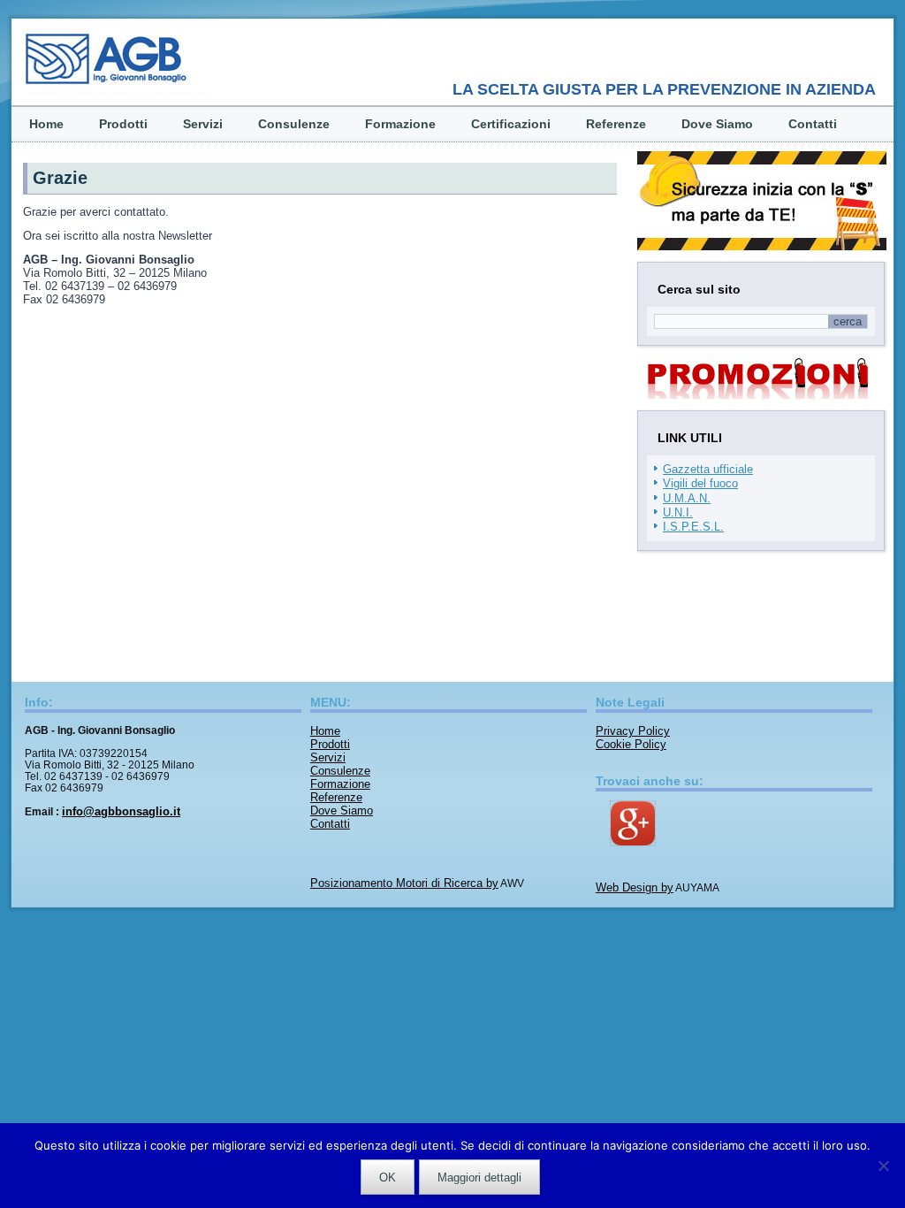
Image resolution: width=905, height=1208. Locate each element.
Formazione (400, 124)
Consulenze (294, 124)
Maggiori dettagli (479, 1177)
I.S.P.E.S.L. (693, 526)
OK (387, 1177)
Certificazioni (511, 124)
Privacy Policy (633, 731)
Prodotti (123, 124)
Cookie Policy (631, 744)
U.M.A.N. (687, 498)
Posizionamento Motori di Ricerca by (404, 883)
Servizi (203, 124)
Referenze (616, 124)
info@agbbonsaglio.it (121, 811)
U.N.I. (678, 512)
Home (46, 124)
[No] (883, 1165)
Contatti (812, 124)
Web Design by (634, 887)
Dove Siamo (717, 124)
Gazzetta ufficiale (708, 469)
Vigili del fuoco (700, 483)
